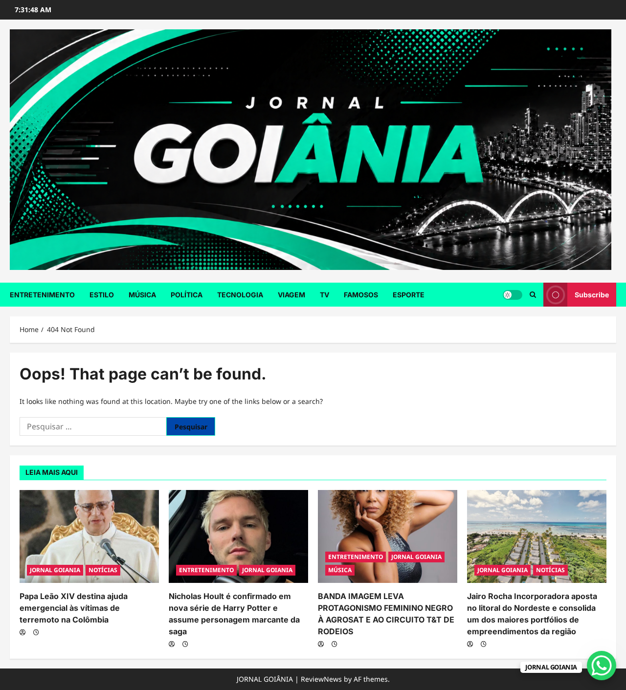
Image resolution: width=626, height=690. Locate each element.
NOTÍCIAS (103, 570)
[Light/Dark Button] (512, 295)
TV (324, 294)
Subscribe (592, 294)
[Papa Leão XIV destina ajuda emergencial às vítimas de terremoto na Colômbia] (89, 536)
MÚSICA (142, 294)
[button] (533, 294)
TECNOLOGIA (240, 294)
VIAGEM (291, 294)
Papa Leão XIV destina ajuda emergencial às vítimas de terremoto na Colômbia (74, 607)
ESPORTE (409, 294)
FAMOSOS (361, 294)
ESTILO (101, 294)
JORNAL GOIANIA (55, 570)
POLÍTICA (186, 294)
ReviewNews (321, 679)
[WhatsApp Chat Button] (601, 665)
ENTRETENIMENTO (42, 294)
